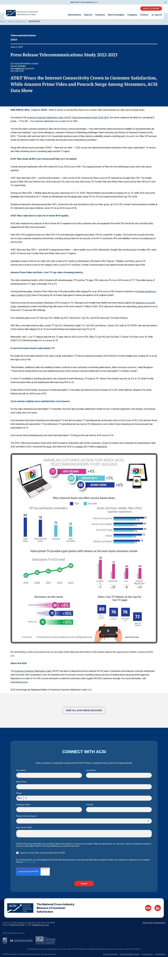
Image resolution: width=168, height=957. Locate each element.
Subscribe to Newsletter (154, 923)
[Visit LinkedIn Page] (157, 908)
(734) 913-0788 (16, 925)
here (96, 2)
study (49, 446)
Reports (88, 14)
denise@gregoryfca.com (22, 68)
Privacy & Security (110, 954)
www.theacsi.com (19, 682)
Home (2, 21)
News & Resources (17, 21)
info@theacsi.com (40, 925)
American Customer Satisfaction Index (33, 671)
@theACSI (102, 446)
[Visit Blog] (148, 908)
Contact (144, 14)
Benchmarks (74, 14)
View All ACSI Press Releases (84, 710)
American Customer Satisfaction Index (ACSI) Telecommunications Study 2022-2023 (68, 117)
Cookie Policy (147, 954)
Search (158, 15)
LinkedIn (79, 446)
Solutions (100, 14)
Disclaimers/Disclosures (130, 954)
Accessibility (160, 954)
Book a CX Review (151, 8)
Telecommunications (23, 35)
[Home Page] (20, 908)
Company (132, 14)
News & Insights (116, 14)
